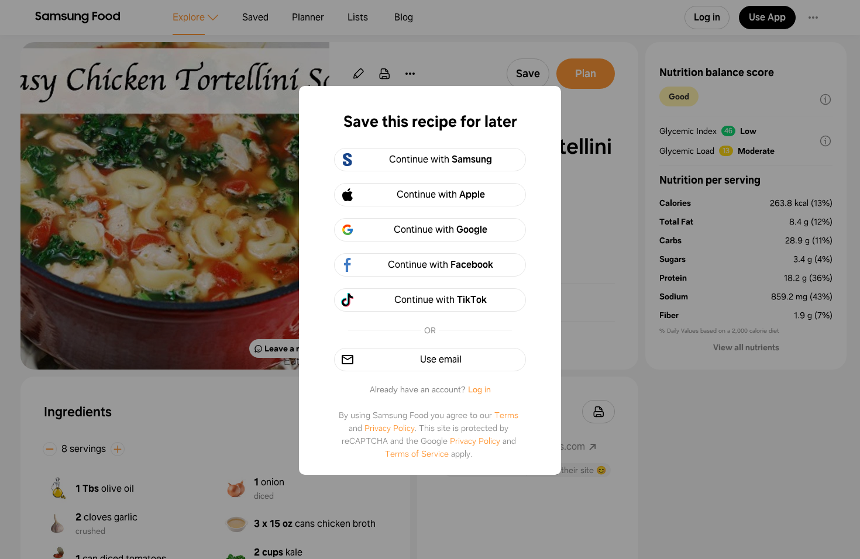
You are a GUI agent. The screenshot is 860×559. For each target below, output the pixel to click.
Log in (479, 389)
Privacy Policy (389, 428)
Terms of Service (417, 453)
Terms (506, 415)
